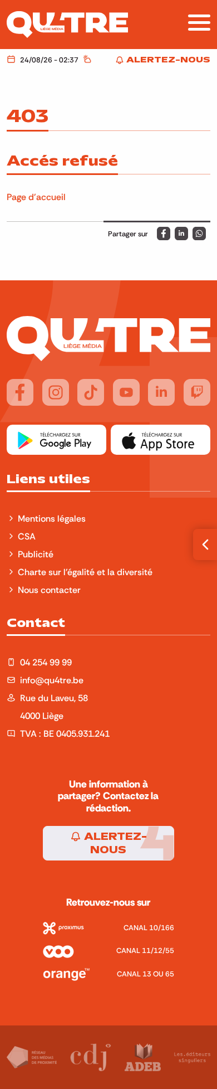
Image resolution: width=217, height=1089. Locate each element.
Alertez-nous (114, 843)
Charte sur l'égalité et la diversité (85, 571)
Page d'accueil (36, 196)
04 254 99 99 (46, 662)
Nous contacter (49, 589)
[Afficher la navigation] (199, 22)
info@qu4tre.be (51, 680)
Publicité (35, 554)
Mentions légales (53, 518)
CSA (27, 536)
